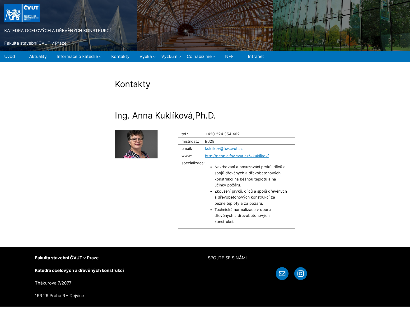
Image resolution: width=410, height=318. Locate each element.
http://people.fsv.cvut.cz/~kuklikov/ (237, 155)
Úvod (9, 56)
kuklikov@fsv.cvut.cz (224, 148)
